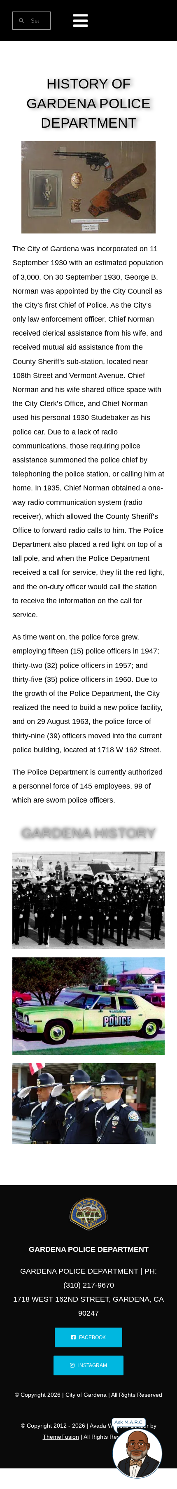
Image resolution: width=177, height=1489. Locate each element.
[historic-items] (88, 145)
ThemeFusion (61, 1436)
